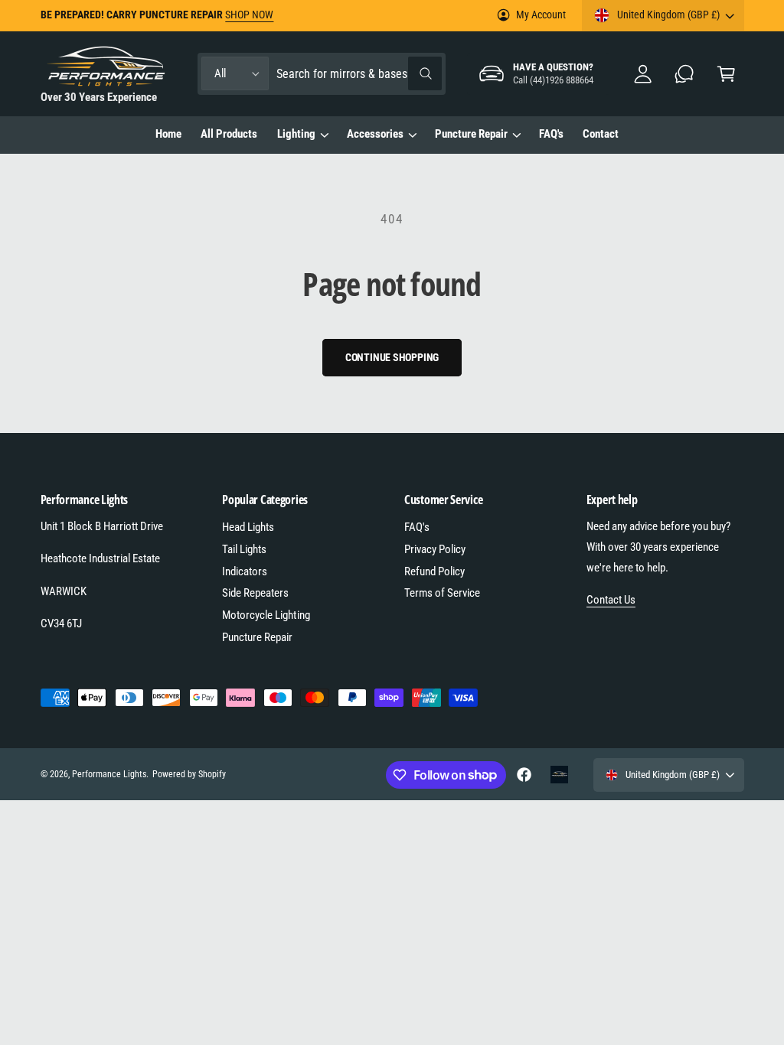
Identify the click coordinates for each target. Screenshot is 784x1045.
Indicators (244, 571)
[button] (726, 74)
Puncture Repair (257, 637)
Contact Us (610, 600)
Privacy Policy (435, 549)
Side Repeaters (255, 593)
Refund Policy (434, 571)
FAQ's (417, 527)
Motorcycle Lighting (265, 615)
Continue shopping (392, 357)
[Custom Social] (559, 774)
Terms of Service (442, 593)
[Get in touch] (685, 74)
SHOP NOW (249, 14)
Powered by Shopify (189, 774)
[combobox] (359, 74)
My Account (541, 14)
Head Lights (248, 527)
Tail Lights (244, 549)
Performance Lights (109, 774)
